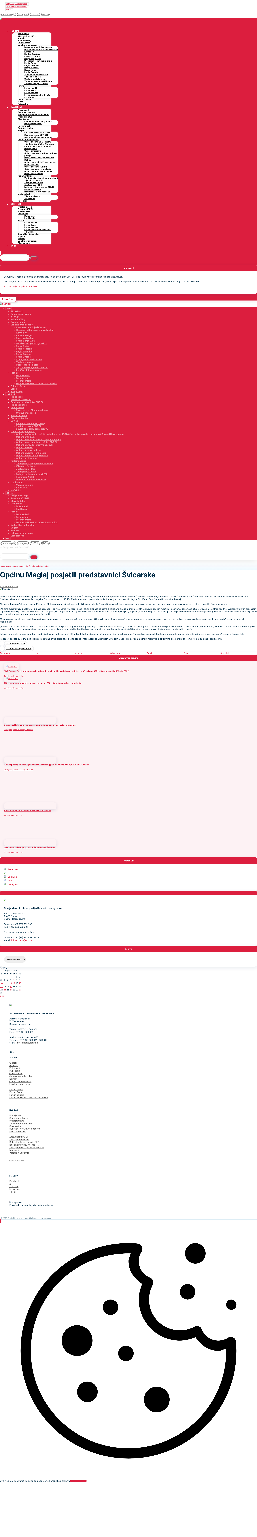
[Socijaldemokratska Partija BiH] (5, 19)
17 (1, 986)
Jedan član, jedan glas (20, 1076)
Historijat (13, 1065)
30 (20, 989)
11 (4, 983)
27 (11, 989)
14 (14, 983)
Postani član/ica (16, 1161)
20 (11, 986)
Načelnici (14, 1150)
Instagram (13, 884)
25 (5, 989)
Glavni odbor (15, 1126)
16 (20, 983)
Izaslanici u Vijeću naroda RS (24, 1144)
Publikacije (14, 1071)
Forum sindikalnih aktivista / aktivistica (28, 1097)
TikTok (12, 1192)
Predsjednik (15, 1115)
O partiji (13, 1063)
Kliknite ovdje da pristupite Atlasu (20, 286)
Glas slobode (15, 1073)
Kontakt (13, 1079)
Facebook (13, 869)
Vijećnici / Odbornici (19, 1152)
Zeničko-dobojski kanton (18, 648)
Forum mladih (16, 1089)
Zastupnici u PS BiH (19, 1136)
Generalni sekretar (18, 1118)
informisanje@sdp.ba (21, 940)
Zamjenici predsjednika (20, 1123)
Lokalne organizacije (19, 1084)
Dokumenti (14, 1068)
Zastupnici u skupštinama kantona (26, 1147)
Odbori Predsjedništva (20, 1081)
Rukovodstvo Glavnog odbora (24, 1128)
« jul (2, 996)
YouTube (12, 876)
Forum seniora (16, 1095)
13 (11, 983)
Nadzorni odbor (17, 1131)
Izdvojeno (8, 730)
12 (8, 983)
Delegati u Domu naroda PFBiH (25, 1142)
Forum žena (15, 1092)
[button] (7, 14)
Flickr (10, 880)
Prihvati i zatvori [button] (78, 1481)
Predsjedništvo (16, 1120)
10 (1, 983)
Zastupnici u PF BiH (19, 1139)
